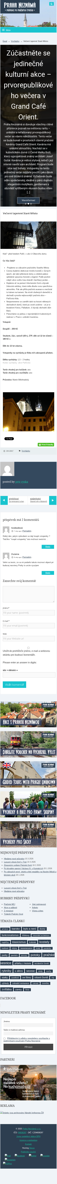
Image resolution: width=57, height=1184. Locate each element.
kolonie (32, 942)
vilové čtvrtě (41, 977)
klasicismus (19, 942)
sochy (48, 971)
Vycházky (15, 41)
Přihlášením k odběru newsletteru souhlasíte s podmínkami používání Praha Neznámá (27, 1039)
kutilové (5, 948)
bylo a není (29, 928)
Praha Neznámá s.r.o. (32, 1129)
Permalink (27, 531)
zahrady (35, 983)
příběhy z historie (23, 963)
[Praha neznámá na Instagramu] (10, 1160)
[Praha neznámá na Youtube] (45, 1156)
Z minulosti (8, 911)
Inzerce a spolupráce (28, 1140)
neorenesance (26, 948)
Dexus (32, 1148)
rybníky (6, 970)
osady (38, 948)
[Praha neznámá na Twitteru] (32, 1156)
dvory (42, 929)
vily (52, 978)
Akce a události (10, 907)
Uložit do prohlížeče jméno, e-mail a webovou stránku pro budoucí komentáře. (26, 653)
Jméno (7, 1021)
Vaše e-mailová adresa (14, 1030)
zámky (18, 989)
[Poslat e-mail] (7, 1156)
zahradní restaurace (20, 983)
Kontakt (28, 1144)
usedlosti (15, 978)
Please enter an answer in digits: (20, 662)
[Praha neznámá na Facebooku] (20, 1156)
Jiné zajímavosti (39, 904)
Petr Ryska (21, 481)
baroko (16, 928)
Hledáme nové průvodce (14, 859)
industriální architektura (41, 935)
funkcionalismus (10, 935)
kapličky (5, 942)
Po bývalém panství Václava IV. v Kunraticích (23, 868)
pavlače (14, 955)
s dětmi (19, 970)
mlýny (14, 948)
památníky (47, 948)
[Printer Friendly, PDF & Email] (46, 444)
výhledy (5, 983)
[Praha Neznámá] (20, 6)
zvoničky (45, 983)
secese (30, 970)
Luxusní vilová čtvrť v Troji (15, 862)
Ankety (35, 907)
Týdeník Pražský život (13, 914)
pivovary (24, 955)
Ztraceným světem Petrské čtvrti (18, 865)
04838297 (22, 1132)
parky (4, 955)
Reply (47, 547)
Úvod (5, 41)
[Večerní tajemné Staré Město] (28, 235)
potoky (35, 955)
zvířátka (7, 989)
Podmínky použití (28, 1152)
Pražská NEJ (9, 904)
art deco (5, 929)
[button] (25, 203)
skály (40, 971)
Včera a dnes (37, 911)
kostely (44, 942)
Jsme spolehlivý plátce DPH (28, 1136)
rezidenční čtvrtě (41, 963)
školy (27, 990)
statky (5, 977)
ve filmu (26, 977)
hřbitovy (25, 935)
